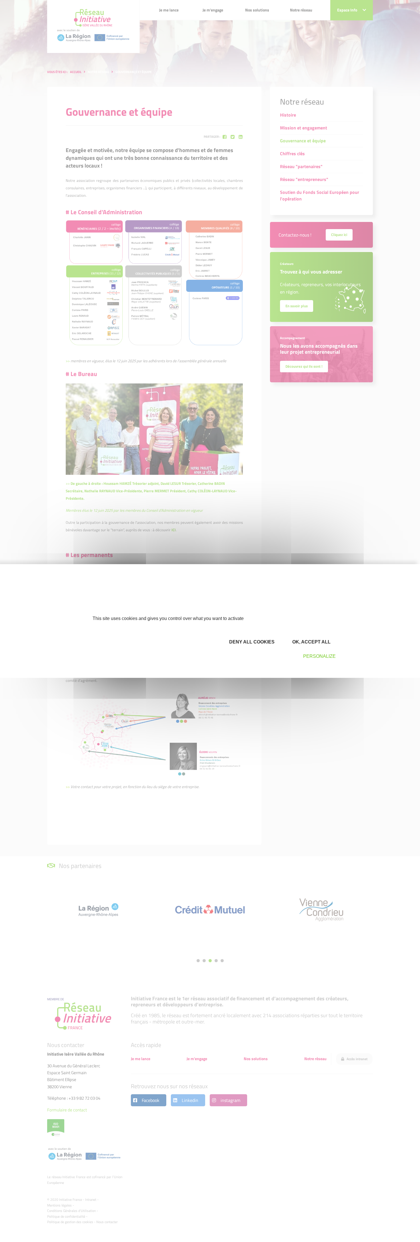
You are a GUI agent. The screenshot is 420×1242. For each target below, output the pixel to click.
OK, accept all (311, 641)
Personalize (319, 656)
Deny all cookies (251, 641)
